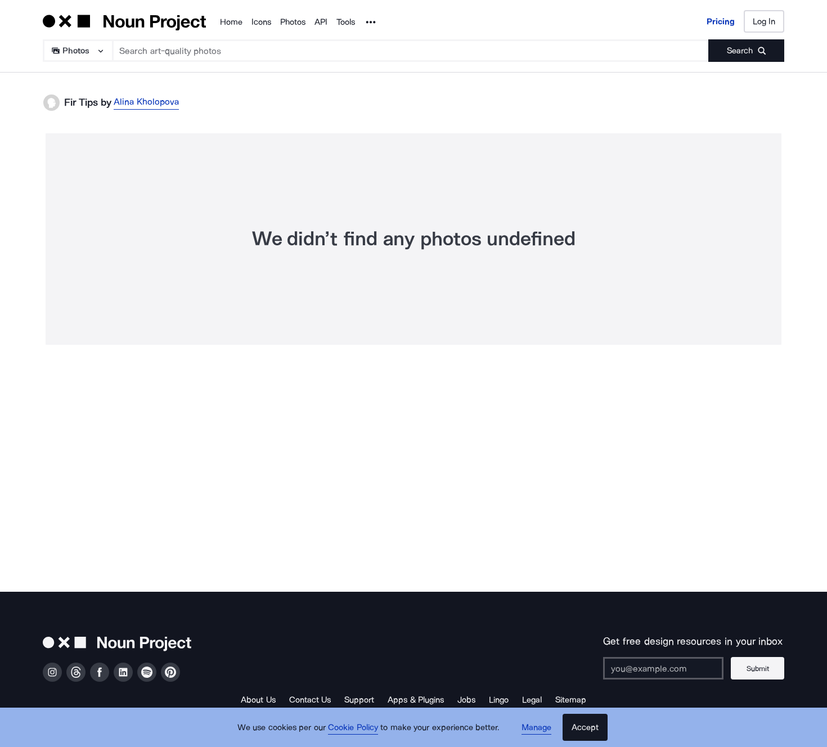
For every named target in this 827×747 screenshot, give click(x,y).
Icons (261, 22)
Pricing (721, 21)
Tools (345, 22)
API (320, 22)
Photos (292, 22)
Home (231, 22)
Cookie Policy (353, 727)
